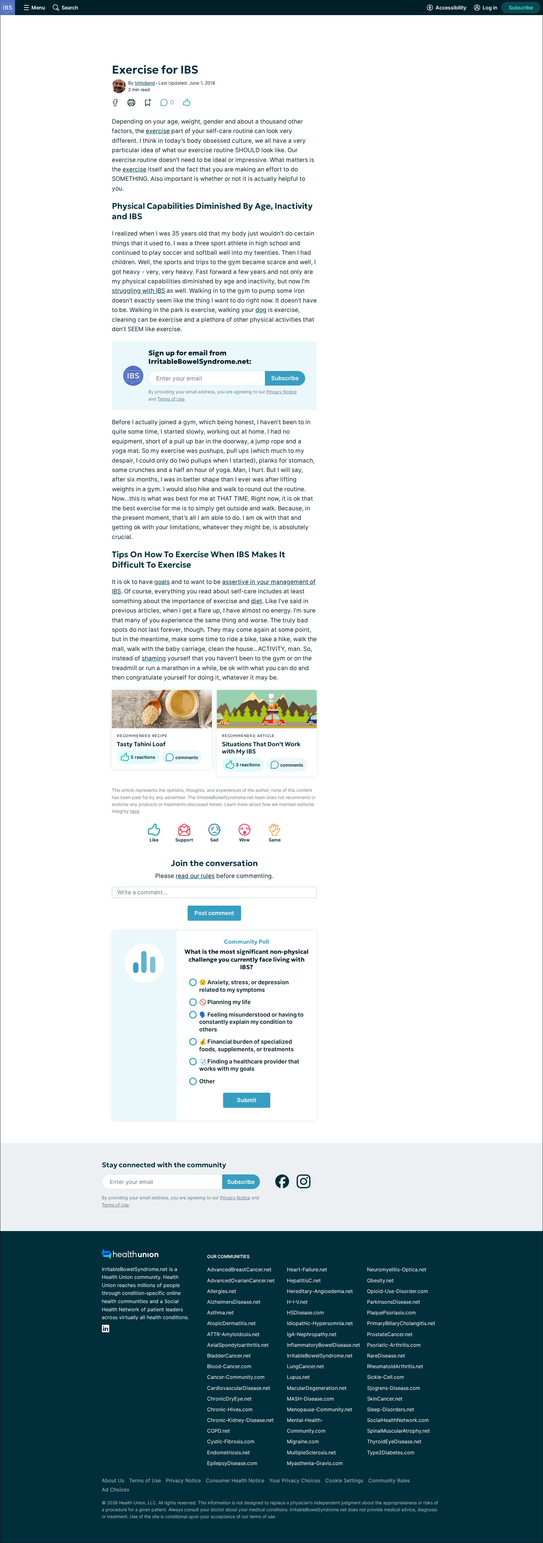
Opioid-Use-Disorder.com (397, 1291)
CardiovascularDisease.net (238, 1388)
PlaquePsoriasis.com (391, 1312)
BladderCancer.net (229, 1355)
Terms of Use (170, 399)
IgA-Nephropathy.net (312, 1334)
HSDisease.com (305, 1312)
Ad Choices (115, 1489)
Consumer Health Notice (235, 1480)
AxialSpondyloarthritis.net (238, 1345)
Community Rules (389, 1480)
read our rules (195, 876)
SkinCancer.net (385, 1399)
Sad (210, 832)
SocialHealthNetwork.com (398, 1420)
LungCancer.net (305, 1366)
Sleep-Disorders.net (390, 1409)
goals (162, 582)
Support (182, 832)
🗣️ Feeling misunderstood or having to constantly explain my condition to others (251, 1022)
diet (256, 601)
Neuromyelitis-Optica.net (396, 1269)
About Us (113, 1480)
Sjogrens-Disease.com (393, 1388)
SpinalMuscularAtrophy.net (398, 1431)
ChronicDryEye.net (229, 1399)
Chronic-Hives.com (230, 1409)
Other (207, 1081)
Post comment (214, 913)
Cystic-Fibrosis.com (231, 1441)
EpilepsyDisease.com (232, 1463)
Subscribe (521, 7)
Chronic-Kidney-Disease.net (240, 1420)
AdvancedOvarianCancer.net (241, 1280)
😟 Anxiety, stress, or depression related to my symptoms (244, 986)
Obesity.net (380, 1280)
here (134, 811)
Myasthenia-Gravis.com (315, 1463)
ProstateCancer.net (390, 1334)
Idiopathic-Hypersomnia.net (320, 1323)
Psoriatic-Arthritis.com (394, 1345)
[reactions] (187, 102)
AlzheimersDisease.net (234, 1302)
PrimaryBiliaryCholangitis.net (401, 1323)
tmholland (145, 83)
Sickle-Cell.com (385, 1377)
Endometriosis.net (228, 1452)
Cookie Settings (344, 1480)
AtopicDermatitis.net (231, 1323)
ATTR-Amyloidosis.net (233, 1334)
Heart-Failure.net (307, 1269)
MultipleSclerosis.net (311, 1452)
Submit (246, 1100)
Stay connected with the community (164, 1165)
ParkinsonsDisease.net (393, 1302)
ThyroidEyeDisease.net (394, 1441)
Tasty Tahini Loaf (141, 744)
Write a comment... (142, 892)
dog (260, 310)
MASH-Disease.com (310, 1399)
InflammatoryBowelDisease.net (323, 1345)
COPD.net (218, 1431)
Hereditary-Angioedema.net (320, 1291)
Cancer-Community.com (236, 1377)
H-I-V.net (297, 1302)
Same (271, 832)
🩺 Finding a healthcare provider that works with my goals (249, 1065)
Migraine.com (303, 1441)
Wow (241, 832)
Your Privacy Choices (294, 1480)
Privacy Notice (281, 391)
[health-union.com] (130, 1256)
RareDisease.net (386, 1355)
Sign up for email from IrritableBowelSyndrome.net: (199, 357)
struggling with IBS (138, 290)
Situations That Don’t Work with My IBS (261, 747)
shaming (154, 658)
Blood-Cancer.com (229, 1366)
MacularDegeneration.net (317, 1388)
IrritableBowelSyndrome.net (320, 1355)
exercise (158, 131)
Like (149, 832)
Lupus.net (298, 1377)
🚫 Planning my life (225, 1002)
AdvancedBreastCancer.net (239, 1269)
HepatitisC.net (304, 1280)
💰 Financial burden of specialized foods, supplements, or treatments (246, 1045)
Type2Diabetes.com (390, 1452)
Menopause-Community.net (319, 1409)
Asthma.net (220, 1312)
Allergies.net (221, 1291)
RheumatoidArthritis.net (395, 1366)
